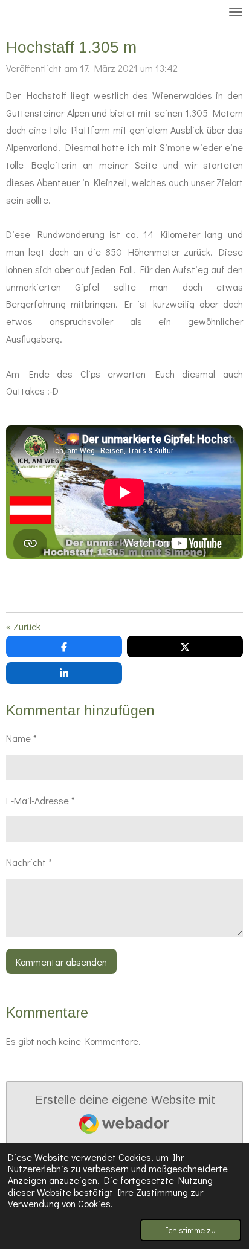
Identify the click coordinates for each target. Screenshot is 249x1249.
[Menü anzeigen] (235, 12)
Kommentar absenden (61, 961)
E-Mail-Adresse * (40, 800)
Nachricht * (29, 862)
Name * (21, 738)
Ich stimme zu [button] (191, 1230)
